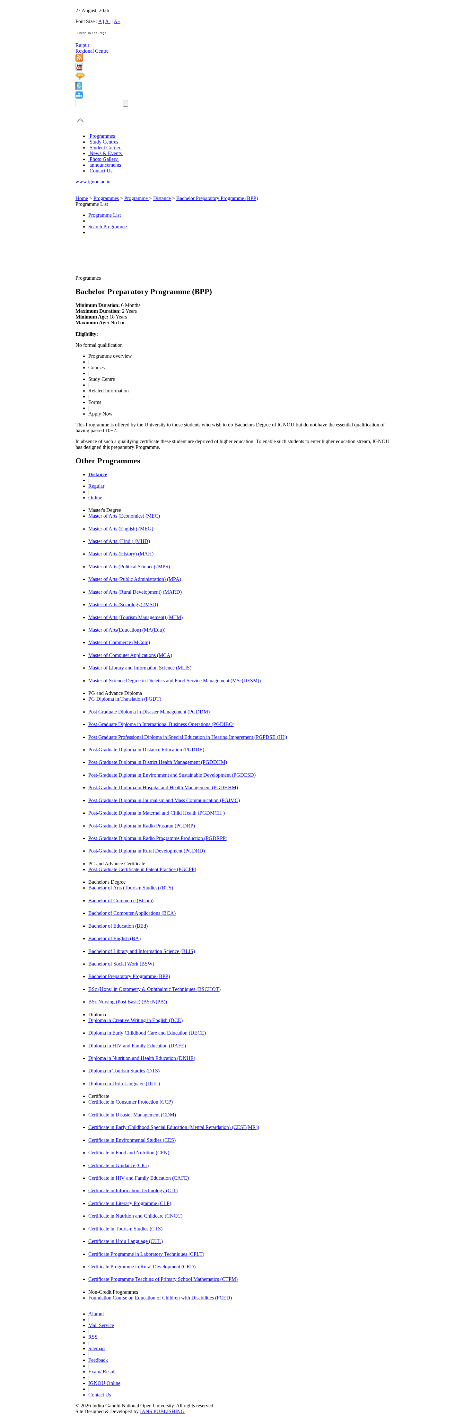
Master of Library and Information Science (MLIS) (139, 667)
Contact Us (101, 170)
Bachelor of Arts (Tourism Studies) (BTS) (130, 887)
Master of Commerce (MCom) (119, 642)
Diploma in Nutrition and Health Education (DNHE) (141, 1058)
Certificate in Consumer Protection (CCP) (130, 1102)
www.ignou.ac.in (92, 181)
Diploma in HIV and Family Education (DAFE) (137, 1045)
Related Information (108, 390)
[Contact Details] (78, 88)
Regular (96, 486)
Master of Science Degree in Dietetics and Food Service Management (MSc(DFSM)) (174, 680)
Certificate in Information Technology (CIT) (133, 1190)
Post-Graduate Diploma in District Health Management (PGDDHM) (157, 762)
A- (107, 21)
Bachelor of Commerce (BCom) (120, 900)
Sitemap (96, 1348)
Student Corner (105, 147)
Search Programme (107, 226)
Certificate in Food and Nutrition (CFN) (128, 1152)
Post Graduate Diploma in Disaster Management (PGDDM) (149, 711)
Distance (162, 198)
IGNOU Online (104, 1383)
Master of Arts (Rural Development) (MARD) (135, 592)
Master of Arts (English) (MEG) (120, 528)
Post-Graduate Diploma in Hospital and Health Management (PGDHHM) (163, 787)
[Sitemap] (79, 97)
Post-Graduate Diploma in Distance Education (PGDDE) (146, 749)
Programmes (102, 136)
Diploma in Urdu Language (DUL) (124, 1083)
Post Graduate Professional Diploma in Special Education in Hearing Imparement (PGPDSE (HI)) (187, 737)
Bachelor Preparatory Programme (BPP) (217, 198)
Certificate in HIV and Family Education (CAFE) (138, 1178)
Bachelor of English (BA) (114, 938)
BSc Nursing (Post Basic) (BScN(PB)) (127, 1001)
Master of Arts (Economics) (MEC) (124, 516)
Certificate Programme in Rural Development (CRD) (142, 1266)
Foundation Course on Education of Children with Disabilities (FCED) (160, 1297)
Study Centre (101, 379)
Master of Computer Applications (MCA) (130, 655)
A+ (117, 21)
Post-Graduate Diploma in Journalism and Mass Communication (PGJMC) (164, 800)
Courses (96, 367)
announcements (105, 165)
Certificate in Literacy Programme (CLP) (129, 1203)
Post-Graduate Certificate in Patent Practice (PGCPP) (142, 869)
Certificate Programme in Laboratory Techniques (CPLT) (146, 1254)
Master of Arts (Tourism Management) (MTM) (135, 617)
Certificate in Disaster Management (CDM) (132, 1114)
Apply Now (100, 413)
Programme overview (110, 356)
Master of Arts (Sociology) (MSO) (123, 604)
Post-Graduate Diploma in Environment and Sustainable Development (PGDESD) (172, 775)
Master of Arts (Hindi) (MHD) (119, 541)
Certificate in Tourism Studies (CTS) (125, 1228)
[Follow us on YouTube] (79, 69)
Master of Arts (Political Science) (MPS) (129, 566)
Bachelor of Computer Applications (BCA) (132, 913)
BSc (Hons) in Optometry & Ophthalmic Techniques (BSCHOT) (154, 989)
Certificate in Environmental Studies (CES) (132, 1140)
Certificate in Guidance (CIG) (118, 1165)
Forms (94, 402)
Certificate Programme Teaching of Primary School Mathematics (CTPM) (163, 1279)
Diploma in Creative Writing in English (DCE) (135, 1020)
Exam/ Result (102, 1371)
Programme (136, 198)
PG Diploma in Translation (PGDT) (124, 699)
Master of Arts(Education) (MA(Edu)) (126, 630)
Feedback (98, 1360)
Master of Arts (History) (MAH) (120, 553)
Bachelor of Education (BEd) (118, 926)
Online (95, 497)
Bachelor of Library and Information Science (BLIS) (141, 951)
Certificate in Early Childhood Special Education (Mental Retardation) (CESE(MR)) (173, 1127)
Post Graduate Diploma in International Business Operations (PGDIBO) (161, 724)
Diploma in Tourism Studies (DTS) (124, 1070)
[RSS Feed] (79, 60)
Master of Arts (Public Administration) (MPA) (134, 579)
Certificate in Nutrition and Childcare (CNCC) (135, 1216)
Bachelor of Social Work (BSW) (121, 964)
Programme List (104, 215)
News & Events (105, 153)
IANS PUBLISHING (162, 1411)
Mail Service (101, 1325)
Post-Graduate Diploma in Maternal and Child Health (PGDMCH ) (156, 813)
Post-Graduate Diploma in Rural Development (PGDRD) (146, 850)
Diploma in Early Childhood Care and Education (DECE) (147, 1033)
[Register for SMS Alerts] (80, 78)
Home (81, 198)
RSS (93, 1337)
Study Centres (103, 141)
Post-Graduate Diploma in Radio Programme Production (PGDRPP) (157, 838)
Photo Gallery (103, 159)
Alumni (96, 1313)
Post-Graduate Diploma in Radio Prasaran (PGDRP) (141, 825)
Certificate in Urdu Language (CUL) (125, 1241)
